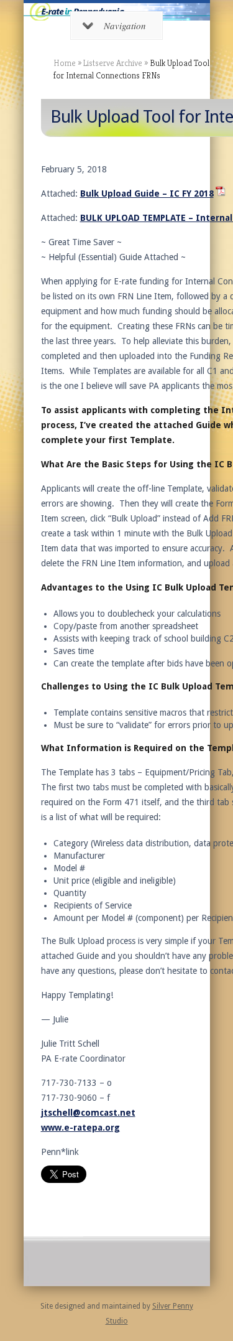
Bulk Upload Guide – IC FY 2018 (147, 194)
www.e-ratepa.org (80, 1128)
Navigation (125, 25)
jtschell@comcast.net (88, 1113)
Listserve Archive (112, 62)
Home (64, 62)
